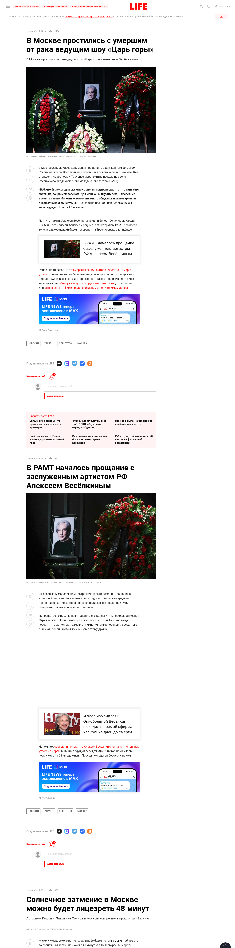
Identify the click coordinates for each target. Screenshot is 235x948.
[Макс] (67, 363)
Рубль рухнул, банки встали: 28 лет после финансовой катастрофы (134, 439)
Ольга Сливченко (50, 330)
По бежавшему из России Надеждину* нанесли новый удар (47, 439)
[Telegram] (74, 363)
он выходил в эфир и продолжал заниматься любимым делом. (86, 288)
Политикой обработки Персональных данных (89, 16)
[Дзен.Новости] (59, 363)
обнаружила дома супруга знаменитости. (87, 283)
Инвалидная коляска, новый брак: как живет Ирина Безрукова (89, 439)
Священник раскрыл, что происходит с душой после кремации (46, 424)
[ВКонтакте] (82, 363)
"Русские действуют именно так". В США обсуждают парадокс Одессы (89, 424)
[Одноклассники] (90, 363)
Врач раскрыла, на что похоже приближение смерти (133, 422)
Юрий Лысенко (48, 798)
